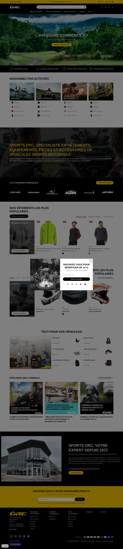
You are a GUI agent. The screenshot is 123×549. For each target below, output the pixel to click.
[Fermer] (90, 260)
